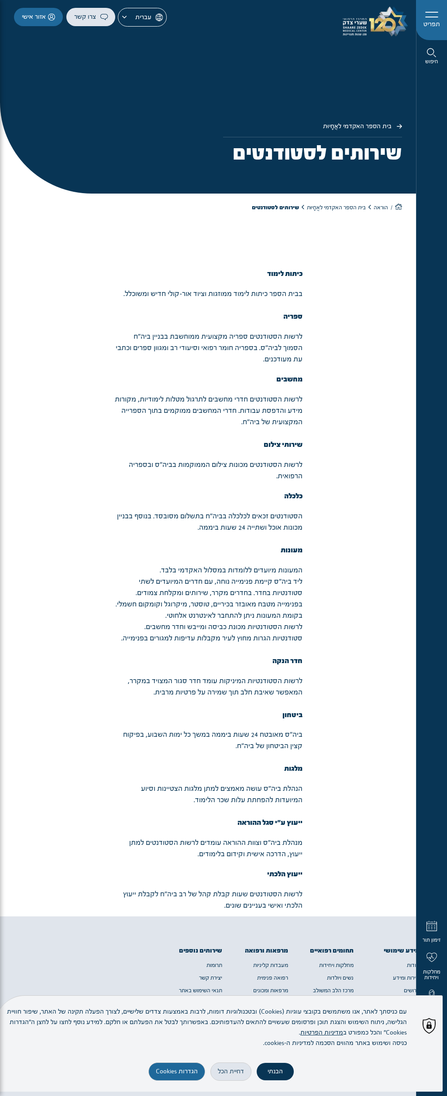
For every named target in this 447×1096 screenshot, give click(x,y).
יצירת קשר (210, 978)
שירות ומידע (406, 978)
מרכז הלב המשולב (333, 990)
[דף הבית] (398, 207)
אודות (413, 965)
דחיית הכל (231, 1071)
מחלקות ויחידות (336, 965)
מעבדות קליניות (270, 965)
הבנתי (275, 1071)
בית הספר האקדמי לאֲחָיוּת (358, 126)
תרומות (214, 965)
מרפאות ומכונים (270, 990)
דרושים (411, 990)
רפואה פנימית (272, 978)
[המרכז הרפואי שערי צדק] (372, 20)
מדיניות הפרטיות (321, 1032)
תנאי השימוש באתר (200, 990)
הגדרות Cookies (177, 1071)
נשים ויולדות (340, 978)
